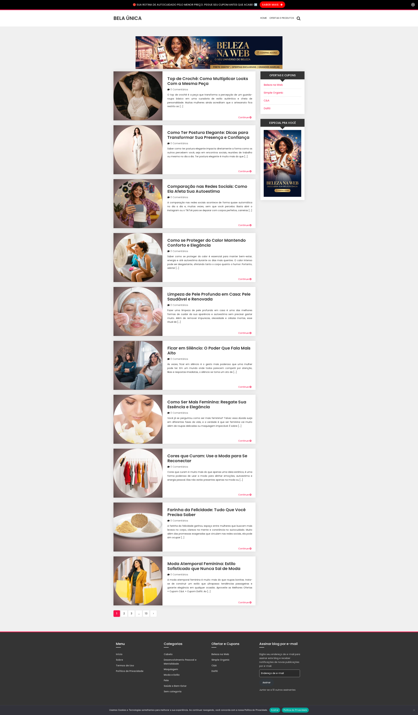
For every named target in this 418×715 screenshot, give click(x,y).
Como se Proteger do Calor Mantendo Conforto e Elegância (206, 242)
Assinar (267, 682)
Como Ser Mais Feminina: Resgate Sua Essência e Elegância (206, 404)
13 (146, 613)
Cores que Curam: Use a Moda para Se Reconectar (207, 458)
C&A (266, 100)
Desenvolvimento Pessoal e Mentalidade (180, 661)
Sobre (119, 659)
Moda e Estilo (172, 674)
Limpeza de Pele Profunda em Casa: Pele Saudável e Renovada (208, 296)
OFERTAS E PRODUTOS (281, 18)
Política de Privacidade (129, 671)
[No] (414, 710)
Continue (243, 117)
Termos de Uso (125, 665)
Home (263, 18)
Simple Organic (273, 93)
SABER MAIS (271, 5)
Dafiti (267, 108)
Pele (166, 680)
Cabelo (168, 654)
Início (119, 654)
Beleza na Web (273, 85)
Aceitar (275, 710)
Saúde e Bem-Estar (175, 686)
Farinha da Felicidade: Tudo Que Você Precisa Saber (206, 512)
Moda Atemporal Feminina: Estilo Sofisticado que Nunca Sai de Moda (203, 566)
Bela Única (127, 18)
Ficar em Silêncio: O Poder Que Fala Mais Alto (208, 350)
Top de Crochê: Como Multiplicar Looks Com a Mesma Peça (207, 81)
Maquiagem (171, 669)
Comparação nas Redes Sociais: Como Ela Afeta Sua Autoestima (207, 189)
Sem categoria (172, 691)
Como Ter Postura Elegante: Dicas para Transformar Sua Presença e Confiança (208, 135)
